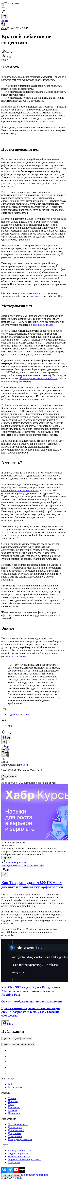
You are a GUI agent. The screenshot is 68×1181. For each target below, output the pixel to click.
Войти (11, 1084)
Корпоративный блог (20, 1150)
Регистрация (15, 1087)
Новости (13, 1101)
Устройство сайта (18, 1124)
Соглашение (15, 1136)
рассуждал (36, 296)
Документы (14, 1133)
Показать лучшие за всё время (18, 1044)
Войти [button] (5, 20)
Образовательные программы (24, 1159)
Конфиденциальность (20, 1139)
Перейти (7, 857)
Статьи (12, 1098)
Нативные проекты (19, 1156)
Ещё (11, 1024)
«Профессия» (18, 656)
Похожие (26, 1038)
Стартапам (14, 1162)
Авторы (12, 1110)
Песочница (14, 1113)
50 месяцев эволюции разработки (38, 378)
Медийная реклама (18, 1153)
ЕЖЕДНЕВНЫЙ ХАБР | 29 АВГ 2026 (22, 865)
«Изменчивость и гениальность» (19, 490)
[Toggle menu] (2, 3)
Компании (14, 1107)
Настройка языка (11, 1175)
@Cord (24, 764)
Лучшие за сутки (11, 1038)
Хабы (11, 1104)
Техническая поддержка (34, 1174)
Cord (4, 28)
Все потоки (13, 3)
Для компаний (16, 1130)
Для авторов (15, 1127)
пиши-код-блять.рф (42, 324)
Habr (19, 1178)
